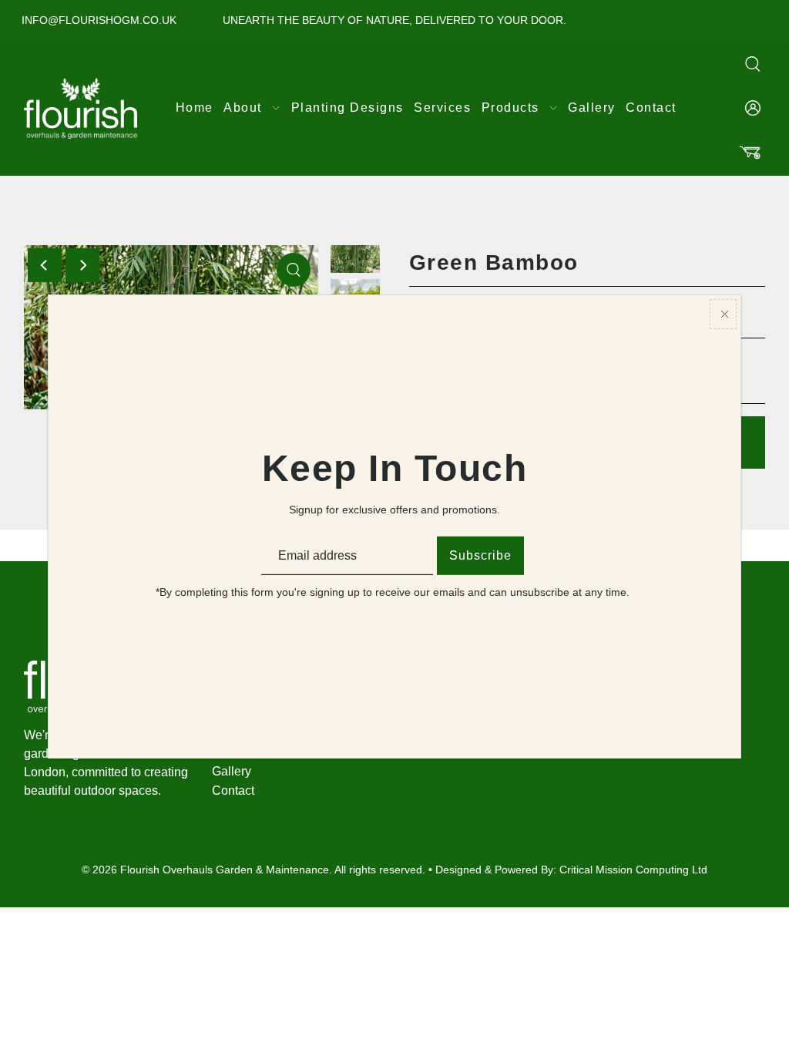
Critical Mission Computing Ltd (633, 869)
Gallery (231, 771)
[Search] (753, 63)
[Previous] (45, 265)
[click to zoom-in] (294, 270)
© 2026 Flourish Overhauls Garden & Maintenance (205, 869)
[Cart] (750, 153)
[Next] (82, 265)
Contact (233, 790)
